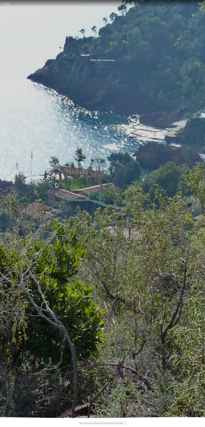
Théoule (107, 67)
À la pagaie (92, 3)
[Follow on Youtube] (200, 3)
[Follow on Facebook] (198, 3)
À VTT (84, 3)
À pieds (87, 3)
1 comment (106, 63)
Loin (97, 3)
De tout (105, 3)
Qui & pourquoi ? (111, 3)
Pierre (98, 63)
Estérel (98, 67)
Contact (118, 3)
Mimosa (103, 67)
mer (100, 67)
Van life (100, 3)
